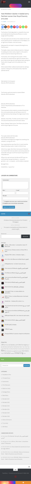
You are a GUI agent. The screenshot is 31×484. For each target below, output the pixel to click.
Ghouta (12, 351)
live (23, 351)
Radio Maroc (5, 395)
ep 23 (22, 348)
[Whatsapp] (23, 27)
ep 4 (6, 347)
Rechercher (3, 233)
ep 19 (13, 348)
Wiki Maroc (5, 426)
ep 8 (15, 346)
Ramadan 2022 (6, 402)
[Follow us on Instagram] (29, 214)
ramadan (7, 353)
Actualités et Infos (6, 9)
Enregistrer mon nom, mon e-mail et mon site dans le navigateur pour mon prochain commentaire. (15, 202)
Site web (5, 195)
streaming (18, 353)
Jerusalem (20, 351)
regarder (12, 353)
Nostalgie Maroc (6, 392)
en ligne (24, 345)
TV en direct (5, 423)
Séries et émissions (7, 419)
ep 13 (27, 346)
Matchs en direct (6, 388)
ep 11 (21, 346)
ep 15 (3, 348)
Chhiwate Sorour (6, 378)
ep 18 (11, 348)
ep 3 (4, 347)
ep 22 (19, 348)
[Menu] (29, 2)
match (2, 353)
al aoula (11, 345)
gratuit (15, 351)
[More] (26, 27)
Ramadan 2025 (6, 412)
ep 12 (24, 346)
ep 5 (8, 346)
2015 (5, 345)
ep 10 (19, 346)
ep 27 (24, 348)
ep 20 (15, 348)
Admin (4, 21)
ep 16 (6, 348)
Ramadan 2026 (6, 416)
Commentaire (6, 180)
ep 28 (26, 348)
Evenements (5, 381)
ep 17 (8, 348)
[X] (5, 27)
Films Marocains (6, 385)
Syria (24, 353)
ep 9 (17, 346)
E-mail (18, 190)
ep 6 (11, 347)
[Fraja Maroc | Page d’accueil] (4, 2)
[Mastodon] (17, 27)
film (3, 350)
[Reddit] (8, 27)
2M (2, 345)
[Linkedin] (11, 27)
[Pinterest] (14, 27)
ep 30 (28, 348)
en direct (19, 345)
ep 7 (13, 346)
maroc (26, 351)
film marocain (8, 351)
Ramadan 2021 (6, 399)
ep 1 (28, 345)
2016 (8, 344)
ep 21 (17, 348)
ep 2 (2, 347)
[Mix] (20, 27)
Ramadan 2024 (6, 409)
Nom (4, 190)
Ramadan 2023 (6, 406)
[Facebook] (2, 27)
